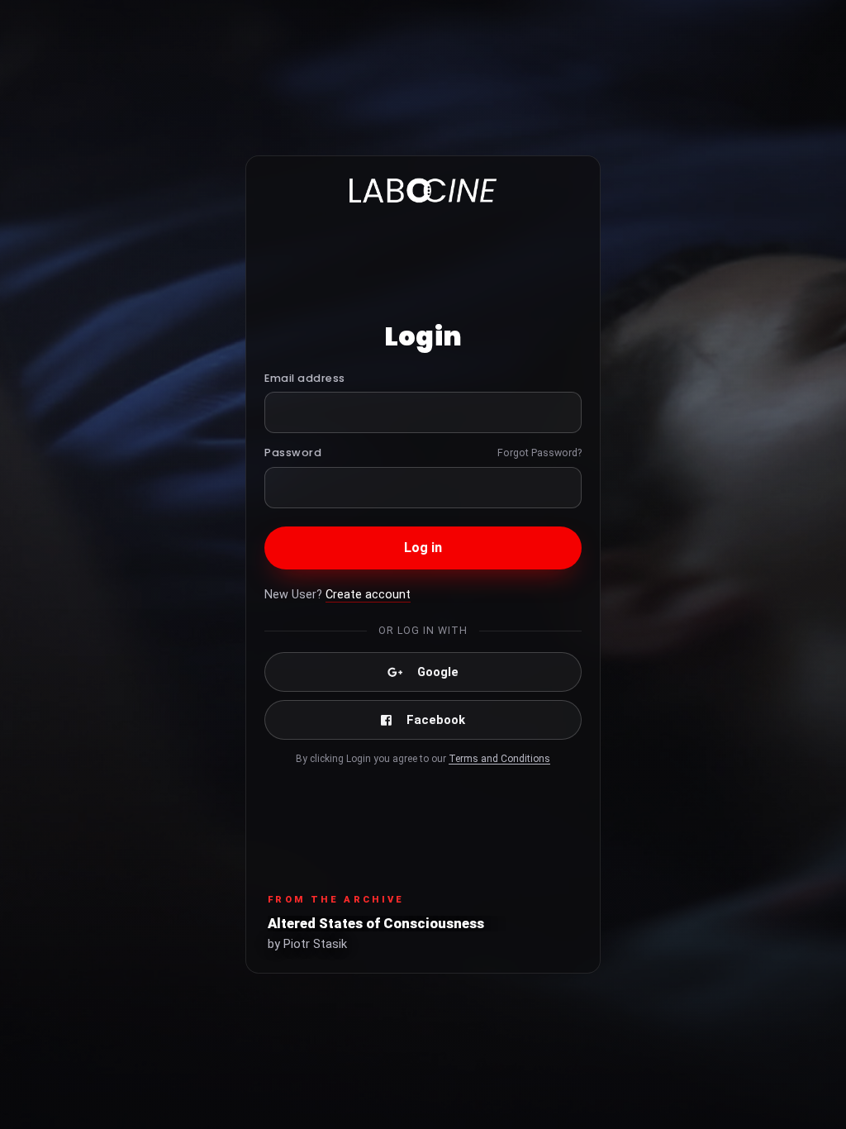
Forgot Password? (539, 452)
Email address (304, 378)
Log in (423, 547)
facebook (435, 719)
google (438, 672)
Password (292, 452)
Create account (368, 595)
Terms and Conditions (499, 759)
